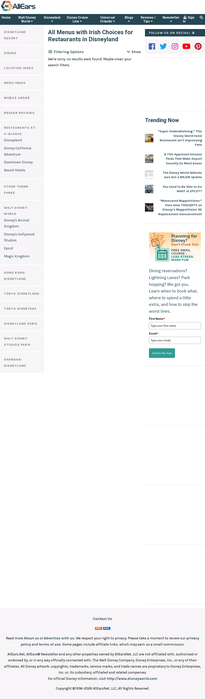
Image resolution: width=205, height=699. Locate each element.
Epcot (8, 248)
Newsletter (171, 17)
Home (6, 17)
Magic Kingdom (17, 256)
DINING (10, 53)
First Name (157, 318)
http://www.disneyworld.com (132, 678)
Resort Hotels (14, 170)
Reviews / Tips (148, 19)
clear (119, 59)
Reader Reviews (19, 113)
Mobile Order (17, 98)
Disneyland (52, 17)
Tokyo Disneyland (21, 293)
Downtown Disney (18, 162)
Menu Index (15, 83)
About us (31, 638)
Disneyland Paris (20, 323)
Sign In (188, 19)
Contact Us (102, 619)
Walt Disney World (27, 19)
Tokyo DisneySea (20, 308)
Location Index (18, 68)
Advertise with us (59, 638)
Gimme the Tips (162, 353)
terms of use (50, 644)
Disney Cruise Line (77, 19)
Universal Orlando (107, 19)
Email (153, 333)
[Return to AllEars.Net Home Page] (30, 11)
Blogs (129, 17)
